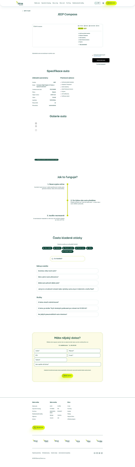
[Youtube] (94, 453)
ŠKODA (51, 415)
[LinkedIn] (99, 453)
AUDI (51, 406)
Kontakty (70, 408)
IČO (37, 355)
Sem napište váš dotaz (42, 364)
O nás (69, 406)
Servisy (34, 419)
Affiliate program (71, 419)
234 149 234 (73, 345)
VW (58, 418)
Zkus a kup (55, 3)
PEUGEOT (59, 411)
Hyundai (52, 408)
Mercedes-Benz (52, 412)
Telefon (38, 359)
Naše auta (37, 3)
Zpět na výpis (27, 10)
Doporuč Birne (71, 416)
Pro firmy (68, 3)
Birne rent (62, 3)
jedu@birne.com (64, 345)
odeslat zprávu (68, 375)
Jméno (37, 350)
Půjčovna (34, 416)
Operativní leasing (46, 3)
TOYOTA (59, 415)
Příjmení (71, 350)
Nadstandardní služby (78, 3)
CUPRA (59, 406)
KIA (58, 408)
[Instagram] (97, 453)
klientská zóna (111, 3)
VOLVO (51, 418)
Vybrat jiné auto (101, 60)
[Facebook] (102, 453)
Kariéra (69, 411)
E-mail (71, 355)
